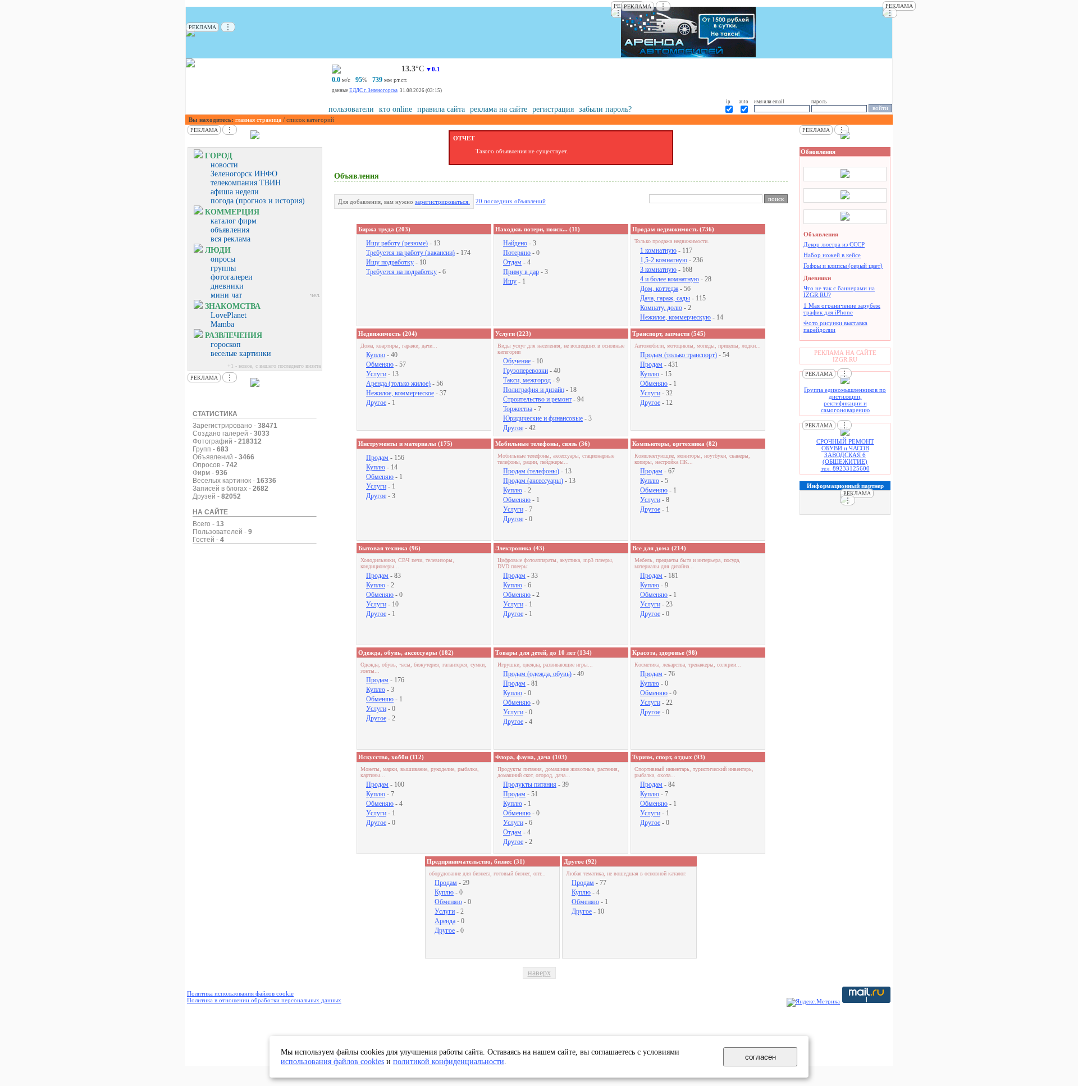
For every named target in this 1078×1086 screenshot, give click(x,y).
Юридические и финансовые (543, 418)
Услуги (376, 374)
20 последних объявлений (511, 201)
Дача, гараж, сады (665, 298)
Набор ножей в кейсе (832, 255)
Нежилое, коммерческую (675, 317)
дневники (227, 286)
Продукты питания (529, 784)
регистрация (553, 109)
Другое (376, 403)
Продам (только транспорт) (678, 355)
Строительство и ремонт (537, 399)
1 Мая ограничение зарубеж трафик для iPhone (841, 309)
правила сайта (441, 109)
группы (223, 268)
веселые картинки (241, 353)
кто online (395, 109)
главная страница (258, 119)
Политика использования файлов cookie (240, 993)
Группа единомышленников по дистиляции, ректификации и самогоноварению (845, 399)
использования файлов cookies (332, 1061)
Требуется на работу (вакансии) (410, 253)
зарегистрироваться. (442, 201)
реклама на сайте (498, 109)
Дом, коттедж (659, 289)
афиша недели (235, 192)
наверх (539, 973)
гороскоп (226, 344)
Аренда (445, 921)
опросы (223, 259)
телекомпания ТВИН (246, 183)
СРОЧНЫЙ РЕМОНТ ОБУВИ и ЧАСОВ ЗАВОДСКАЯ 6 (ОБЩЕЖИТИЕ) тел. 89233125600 (845, 455)
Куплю (375, 355)
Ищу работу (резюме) (397, 243)
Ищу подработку (390, 262)
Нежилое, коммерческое (400, 393)
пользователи (351, 109)
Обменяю (380, 364)
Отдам (512, 262)
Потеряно (517, 253)
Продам (651, 364)
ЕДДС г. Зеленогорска (373, 90)
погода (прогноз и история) (258, 201)
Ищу (510, 281)
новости (224, 165)
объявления (230, 230)
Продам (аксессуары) (533, 481)
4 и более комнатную (669, 279)
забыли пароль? (605, 109)
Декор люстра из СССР (834, 244)
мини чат (226, 295)
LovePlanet (228, 315)
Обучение (517, 361)
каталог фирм (234, 221)
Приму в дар (521, 272)
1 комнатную (658, 250)
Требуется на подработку (401, 272)
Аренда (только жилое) (398, 383)
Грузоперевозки (525, 371)
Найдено (515, 243)
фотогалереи (232, 277)
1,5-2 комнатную (663, 260)
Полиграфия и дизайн (533, 390)
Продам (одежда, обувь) (537, 674)
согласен (760, 1057)
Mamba (222, 324)
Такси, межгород (527, 380)
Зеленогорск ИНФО (244, 174)
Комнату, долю (661, 308)
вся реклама (230, 239)
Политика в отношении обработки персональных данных (264, 1000)
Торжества (517, 409)
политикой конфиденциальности (448, 1061)
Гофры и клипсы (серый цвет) (843, 265)
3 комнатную (658, 269)
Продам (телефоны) (531, 471)
